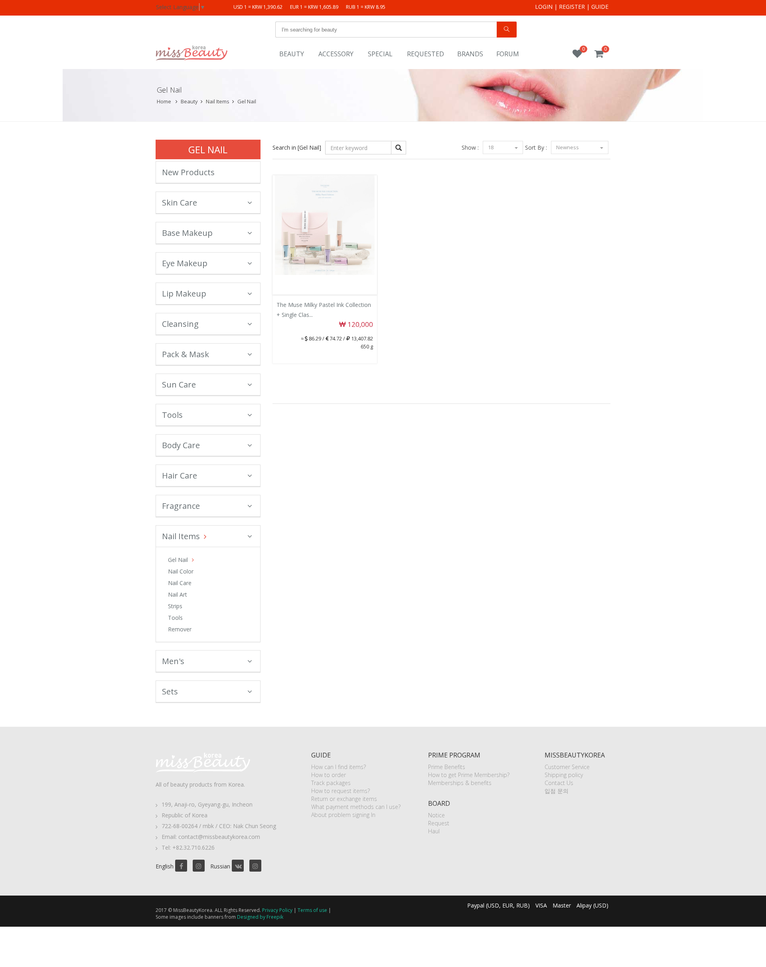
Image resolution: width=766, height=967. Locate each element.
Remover (180, 629)
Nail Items (217, 101)
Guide (599, 6)
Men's (173, 661)
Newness (568, 147)
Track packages (331, 783)
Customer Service (567, 767)
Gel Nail (246, 101)
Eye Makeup (184, 263)
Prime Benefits (446, 767)
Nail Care (180, 583)
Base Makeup (187, 232)
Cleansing (180, 323)
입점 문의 (557, 791)
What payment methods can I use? (356, 807)
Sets (170, 691)
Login (544, 6)
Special (380, 53)
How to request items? (340, 791)
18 (491, 147)
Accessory (335, 53)
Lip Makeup (184, 293)
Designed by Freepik (260, 917)
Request (438, 823)
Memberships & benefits (460, 783)
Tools (172, 414)
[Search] (507, 30)
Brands (470, 53)
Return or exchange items (344, 799)
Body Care (181, 445)
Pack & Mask (185, 354)
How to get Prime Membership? (468, 775)
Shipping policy (564, 775)
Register (572, 6)
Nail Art (177, 594)
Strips (175, 606)
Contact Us (559, 783)
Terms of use (312, 910)
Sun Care (179, 384)
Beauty (291, 53)
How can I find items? (338, 767)
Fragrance (181, 505)
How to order (328, 775)
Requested (425, 53)
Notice (436, 815)
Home (164, 101)
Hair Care (179, 475)
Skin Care (179, 202)
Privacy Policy (277, 910)
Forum (507, 53)
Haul (434, 831)
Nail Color (180, 571)
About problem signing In (343, 815)
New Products (188, 172)
